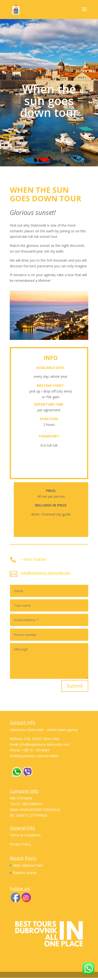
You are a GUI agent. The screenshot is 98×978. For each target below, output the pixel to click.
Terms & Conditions (25, 835)
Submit (75, 686)
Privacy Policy (20, 844)
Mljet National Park (28, 865)
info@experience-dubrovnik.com (45, 573)
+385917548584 (33, 559)
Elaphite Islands (25, 872)
